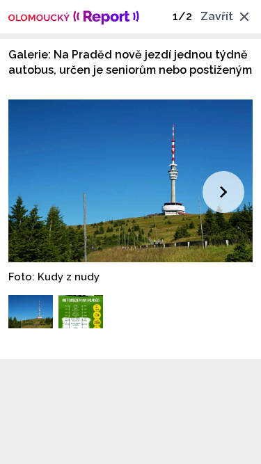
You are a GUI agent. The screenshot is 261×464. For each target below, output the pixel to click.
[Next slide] (223, 192)
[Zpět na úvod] (73, 17)
